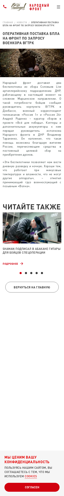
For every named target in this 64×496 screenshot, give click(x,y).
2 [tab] (26, 273)
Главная (8, 22)
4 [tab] (37, 273)
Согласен (32, 487)
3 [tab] (31, 273)
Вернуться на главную (32, 287)
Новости (22, 22)
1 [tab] (21, 273)
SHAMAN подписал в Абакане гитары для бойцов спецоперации (31, 250)
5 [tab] (42, 273)
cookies (31, 476)
